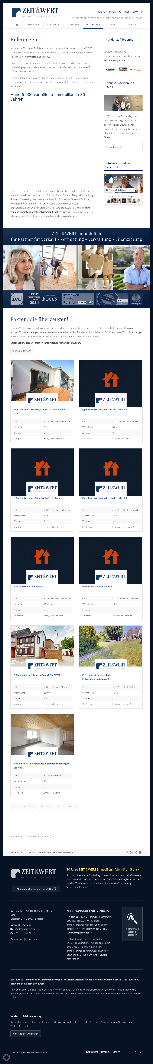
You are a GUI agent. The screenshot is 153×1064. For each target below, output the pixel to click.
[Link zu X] (131, 852)
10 (64, 806)
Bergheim (130, 989)
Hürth (94, 989)
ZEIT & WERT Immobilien (129, 176)
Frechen (24, 993)
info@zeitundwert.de (24, 928)
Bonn (124, 993)
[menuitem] (120, 12)
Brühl (101, 989)
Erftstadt (77, 989)
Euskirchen (71, 993)
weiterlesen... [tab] (116, 146)
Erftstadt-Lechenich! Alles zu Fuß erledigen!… (38, 498)
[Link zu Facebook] (127, 852)
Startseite (38, 852)
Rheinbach (101, 993)
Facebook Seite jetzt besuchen (121, 190)
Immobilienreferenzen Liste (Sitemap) (30, 836)
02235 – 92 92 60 (22, 924)
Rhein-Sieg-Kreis (63, 989)
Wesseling (34, 993)
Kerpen (86, 989)
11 (70, 806)
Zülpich (14, 997)
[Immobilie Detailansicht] (42, 383)
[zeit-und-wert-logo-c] (34, 12)
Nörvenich (46, 993)
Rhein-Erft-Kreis (45, 989)
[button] (6, 1057)
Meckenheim (114, 993)
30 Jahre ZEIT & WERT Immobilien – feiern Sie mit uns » (103, 869)
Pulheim (120, 989)
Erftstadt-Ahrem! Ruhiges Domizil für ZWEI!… (38, 675)
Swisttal (91, 993)
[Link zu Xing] (136, 852)
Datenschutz (17, 939)
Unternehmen (53, 852)
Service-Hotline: (120, 11)
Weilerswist (59, 993)
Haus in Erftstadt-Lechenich (28, 586)
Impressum (31, 939)
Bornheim (110, 989)
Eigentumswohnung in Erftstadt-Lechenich (104, 409)
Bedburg (14, 993)
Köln (12, 989)
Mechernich (134, 993)
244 (75, 806)
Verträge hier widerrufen (25, 1033)
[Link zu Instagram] (140, 852)
